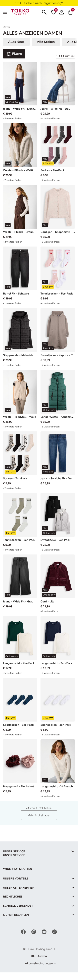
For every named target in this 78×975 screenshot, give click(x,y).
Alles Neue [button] (16, 42)
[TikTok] (54, 932)
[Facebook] (24, 932)
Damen (7, 27)
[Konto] (61, 12)
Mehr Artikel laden (39, 815)
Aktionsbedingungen (39, 963)
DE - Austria (39, 956)
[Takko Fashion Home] (20, 11)
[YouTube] (44, 932)
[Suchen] (44, 11)
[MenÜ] (5, 11)
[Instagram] (34, 932)
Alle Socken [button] (46, 42)
